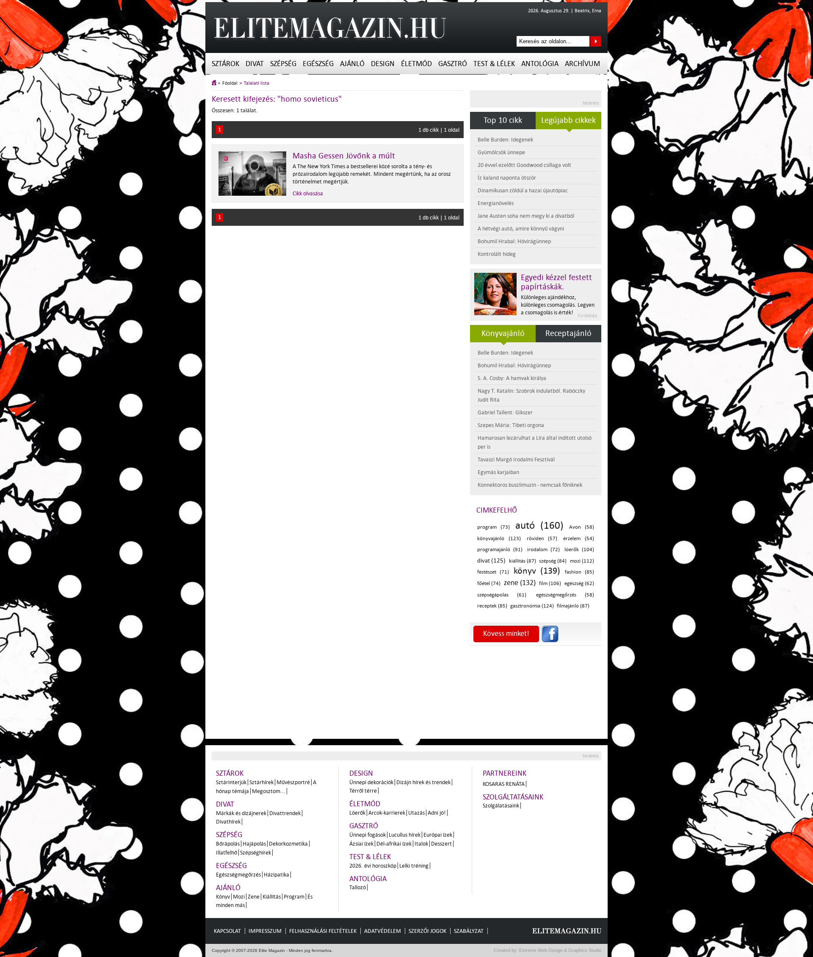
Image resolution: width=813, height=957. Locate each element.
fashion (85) (579, 572)
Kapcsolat (227, 931)
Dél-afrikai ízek (394, 843)
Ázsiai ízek (361, 843)
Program (294, 896)
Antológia (540, 64)
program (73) (493, 527)
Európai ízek (437, 835)
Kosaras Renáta (504, 784)
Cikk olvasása (308, 193)
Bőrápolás (228, 843)
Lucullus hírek (404, 835)
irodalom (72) (543, 549)
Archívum (582, 64)
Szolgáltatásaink (513, 797)
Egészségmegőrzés (238, 874)
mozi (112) (582, 561)
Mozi (239, 896)
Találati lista (256, 83)
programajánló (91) (500, 549)
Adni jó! (437, 813)
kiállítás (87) (522, 561)
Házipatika (276, 874)
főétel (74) (489, 583)
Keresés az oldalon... (595, 41)
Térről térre (363, 791)
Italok (421, 843)
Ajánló (352, 64)
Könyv (223, 896)
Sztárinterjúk (231, 782)
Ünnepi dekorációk (371, 782)
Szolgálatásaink (501, 805)
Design (383, 64)
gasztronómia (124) (532, 606)
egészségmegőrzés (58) (565, 595)
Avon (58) (581, 527)
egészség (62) (579, 583)
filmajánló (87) (573, 606)
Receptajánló (568, 333)
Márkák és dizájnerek (241, 813)
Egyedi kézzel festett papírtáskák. (556, 282)
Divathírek (228, 821)
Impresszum (265, 931)
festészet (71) (493, 572)
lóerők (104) (579, 549)
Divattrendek (285, 813)
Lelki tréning (414, 866)
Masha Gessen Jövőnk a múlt (344, 156)
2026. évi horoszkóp (372, 866)
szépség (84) (553, 561)
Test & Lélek (494, 64)
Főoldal (230, 83)
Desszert (441, 843)
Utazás (416, 813)
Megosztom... (268, 791)
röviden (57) (542, 538)
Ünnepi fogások (367, 835)
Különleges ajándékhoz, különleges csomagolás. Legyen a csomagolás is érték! (558, 305)
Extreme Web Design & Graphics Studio (559, 950)
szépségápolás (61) (501, 595)
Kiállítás (272, 896)
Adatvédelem (382, 931)
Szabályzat (469, 931)
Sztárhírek (261, 782)
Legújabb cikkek (568, 120)
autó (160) (539, 525)
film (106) (550, 583)
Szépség (283, 64)
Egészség (318, 64)
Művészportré (293, 782)
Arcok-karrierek (386, 813)
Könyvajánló (503, 333)
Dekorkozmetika (288, 843)
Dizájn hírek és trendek (423, 782)
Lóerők (357, 813)
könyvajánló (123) (499, 538)
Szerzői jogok (427, 931)
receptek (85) (492, 606)
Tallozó (357, 887)
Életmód (416, 64)
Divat (255, 64)
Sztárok (225, 64)
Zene (254, 896)
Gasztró (452, 64)
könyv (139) (537, 571)
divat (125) (491, 560)
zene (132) (520, 583)
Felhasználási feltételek (323, 931)
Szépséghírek (255, 852)
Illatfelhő (226, 852)
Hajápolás (254, 843)
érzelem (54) (578, 538)
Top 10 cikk (503, 120)
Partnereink (504, 773)
